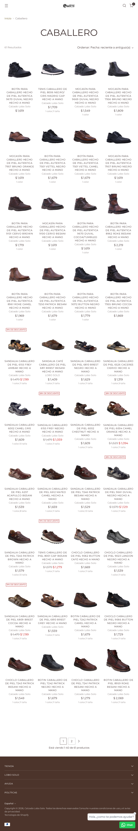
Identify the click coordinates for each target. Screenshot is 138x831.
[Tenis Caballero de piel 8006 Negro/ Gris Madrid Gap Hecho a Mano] (53, 69)
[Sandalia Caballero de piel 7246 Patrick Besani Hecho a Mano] (86, 469)
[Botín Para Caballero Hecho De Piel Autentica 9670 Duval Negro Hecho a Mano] (20, 69)
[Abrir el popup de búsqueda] (124, 5)
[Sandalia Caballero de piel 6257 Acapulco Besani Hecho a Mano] (20, 469)
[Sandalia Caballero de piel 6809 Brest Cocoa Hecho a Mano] (20, 597)
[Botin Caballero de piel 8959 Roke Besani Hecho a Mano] (118, 660)
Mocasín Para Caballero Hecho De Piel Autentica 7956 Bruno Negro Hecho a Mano (118, 96)
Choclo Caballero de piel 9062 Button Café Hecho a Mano (85, 556)
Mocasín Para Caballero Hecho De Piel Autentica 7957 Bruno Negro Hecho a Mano (118, 163)
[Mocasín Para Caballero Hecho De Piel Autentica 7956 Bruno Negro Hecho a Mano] (118, 69)
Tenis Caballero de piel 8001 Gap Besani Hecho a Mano (52, 556)
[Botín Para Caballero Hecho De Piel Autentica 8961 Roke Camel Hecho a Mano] (20, 275)
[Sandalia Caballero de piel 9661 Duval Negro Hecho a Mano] (118, 469)
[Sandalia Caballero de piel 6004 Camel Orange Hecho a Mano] (118, 406)
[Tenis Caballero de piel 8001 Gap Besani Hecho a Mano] (53, 533)
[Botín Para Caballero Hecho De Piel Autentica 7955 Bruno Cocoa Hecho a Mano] (118, 275)
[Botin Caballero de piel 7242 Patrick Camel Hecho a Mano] (86, 597)
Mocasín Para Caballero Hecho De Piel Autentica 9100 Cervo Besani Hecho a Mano (52, 230)
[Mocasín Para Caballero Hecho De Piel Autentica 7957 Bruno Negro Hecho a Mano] (118, 137)
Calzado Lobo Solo (35, 808)
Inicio (8, 18)
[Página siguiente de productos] (79, 741)
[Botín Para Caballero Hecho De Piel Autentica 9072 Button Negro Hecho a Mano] (86, 275)
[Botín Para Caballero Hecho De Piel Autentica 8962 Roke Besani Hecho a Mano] (118, 204)
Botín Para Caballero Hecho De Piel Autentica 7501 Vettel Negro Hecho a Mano (53, 163)
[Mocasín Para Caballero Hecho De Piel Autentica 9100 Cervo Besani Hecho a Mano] (53, 204)
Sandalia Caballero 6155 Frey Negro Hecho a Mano (52, 428)
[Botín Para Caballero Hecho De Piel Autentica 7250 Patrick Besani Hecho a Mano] (53, 275)
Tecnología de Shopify (17, 815)
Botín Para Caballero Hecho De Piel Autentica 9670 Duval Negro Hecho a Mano (19, 96)
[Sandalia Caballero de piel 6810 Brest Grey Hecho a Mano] (53, 597)
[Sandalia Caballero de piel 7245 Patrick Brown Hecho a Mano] (20, 533)
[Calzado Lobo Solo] (69, 5)
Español (9, 803)
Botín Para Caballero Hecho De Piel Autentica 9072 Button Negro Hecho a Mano (85, 301)
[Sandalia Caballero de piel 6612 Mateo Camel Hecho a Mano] (53, 469)
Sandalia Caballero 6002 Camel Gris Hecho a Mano (19, 428)
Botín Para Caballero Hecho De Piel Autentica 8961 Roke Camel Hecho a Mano (20, 301)
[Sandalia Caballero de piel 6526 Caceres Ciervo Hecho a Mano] (118, 342)
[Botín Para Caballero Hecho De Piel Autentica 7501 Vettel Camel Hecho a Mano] (86, 137)
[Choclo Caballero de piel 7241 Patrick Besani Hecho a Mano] (86, 660)
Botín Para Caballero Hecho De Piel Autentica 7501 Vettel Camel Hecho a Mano (85, 163)
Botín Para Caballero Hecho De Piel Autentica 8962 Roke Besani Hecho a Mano (118, 230)
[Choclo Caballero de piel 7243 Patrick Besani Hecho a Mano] (20, 660)
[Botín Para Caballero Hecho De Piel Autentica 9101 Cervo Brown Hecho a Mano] (20, 204)
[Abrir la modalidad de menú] (6, 5)
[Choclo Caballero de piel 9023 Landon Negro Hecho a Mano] (118, 533)
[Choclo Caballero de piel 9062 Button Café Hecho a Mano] (86, 533)
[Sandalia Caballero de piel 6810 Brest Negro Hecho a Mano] (86, 342)
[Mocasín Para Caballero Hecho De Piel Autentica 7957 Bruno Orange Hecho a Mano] (20, 137)
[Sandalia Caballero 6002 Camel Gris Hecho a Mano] (20, 406)
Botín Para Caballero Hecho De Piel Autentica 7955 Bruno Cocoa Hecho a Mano (118, 301)
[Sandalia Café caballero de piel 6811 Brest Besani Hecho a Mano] (53, 342)
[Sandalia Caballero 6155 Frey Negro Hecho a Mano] (53, 406)
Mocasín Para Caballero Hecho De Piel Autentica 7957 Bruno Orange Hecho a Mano (19, 163)
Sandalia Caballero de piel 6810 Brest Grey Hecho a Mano (52, 619)
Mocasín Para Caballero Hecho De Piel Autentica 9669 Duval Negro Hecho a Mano (85, 96)
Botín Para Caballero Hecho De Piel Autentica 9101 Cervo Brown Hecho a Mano (19, 230)
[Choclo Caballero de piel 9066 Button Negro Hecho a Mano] (118, 597)
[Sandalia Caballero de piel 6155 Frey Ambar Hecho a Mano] (20, 342)
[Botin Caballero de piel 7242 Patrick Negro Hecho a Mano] (53, 660)
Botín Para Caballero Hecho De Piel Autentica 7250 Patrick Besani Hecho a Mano (52, 301)
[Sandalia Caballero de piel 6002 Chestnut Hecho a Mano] (86, 406)
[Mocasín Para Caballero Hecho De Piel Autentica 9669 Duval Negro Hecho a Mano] (86, 69)
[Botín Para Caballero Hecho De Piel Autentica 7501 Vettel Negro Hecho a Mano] (53, 137)
